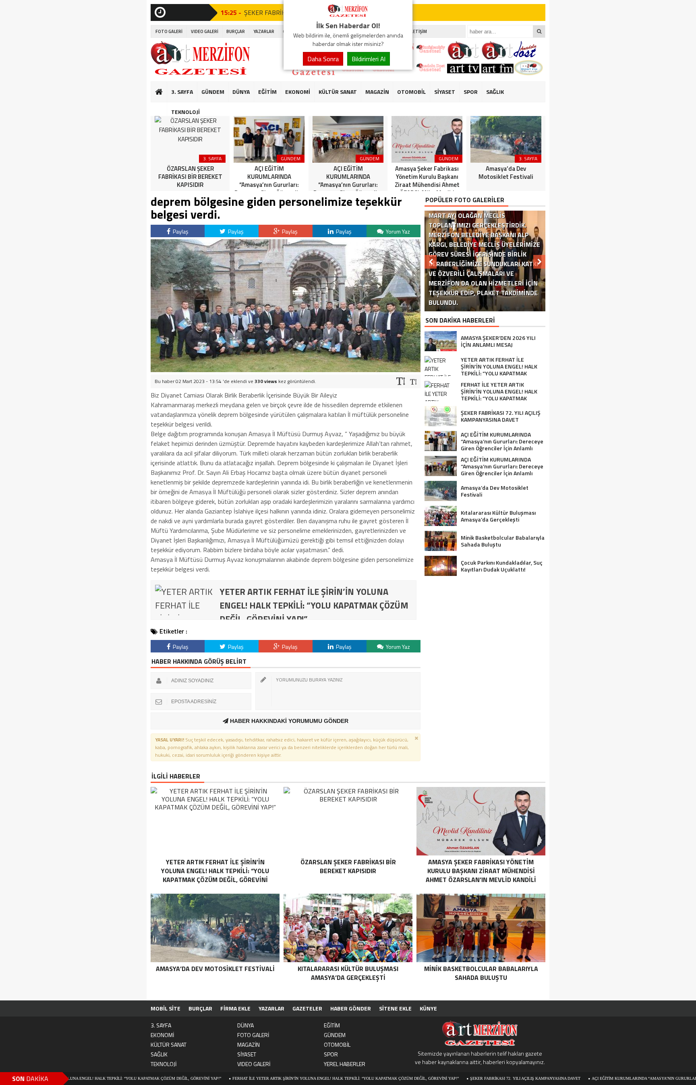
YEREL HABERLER (344, 1064)
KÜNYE (428, 1008)
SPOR (471, 91)
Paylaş (180, 231)
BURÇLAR (235, 31)
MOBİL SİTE (165, 1008)
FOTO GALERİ (168, 31)
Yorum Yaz (397, 231)
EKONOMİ (297, 91)
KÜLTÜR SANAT (338, 91)
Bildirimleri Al (368, 59)
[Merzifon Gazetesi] (348, 15)
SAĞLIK (495, 91)
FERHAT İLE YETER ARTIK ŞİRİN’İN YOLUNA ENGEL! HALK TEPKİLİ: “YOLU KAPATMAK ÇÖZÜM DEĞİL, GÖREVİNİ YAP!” (290, 1078)
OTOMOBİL (411, 91)
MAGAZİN (377, 91)
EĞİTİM (267, 91)
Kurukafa (163, 107)
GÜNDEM (212, 91)
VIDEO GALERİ (204, 31)
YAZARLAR (263, 31)
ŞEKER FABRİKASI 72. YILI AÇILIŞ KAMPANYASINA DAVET (470, 1078)
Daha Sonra (323, 59)
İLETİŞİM (418, 31)
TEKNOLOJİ (185, 112)
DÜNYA (241, 91)
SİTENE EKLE (395, 1008)
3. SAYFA (182, 91)
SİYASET (444, 91)
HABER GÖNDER (350, 1008)
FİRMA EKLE (235, 1008)
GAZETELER (307, 1008)
